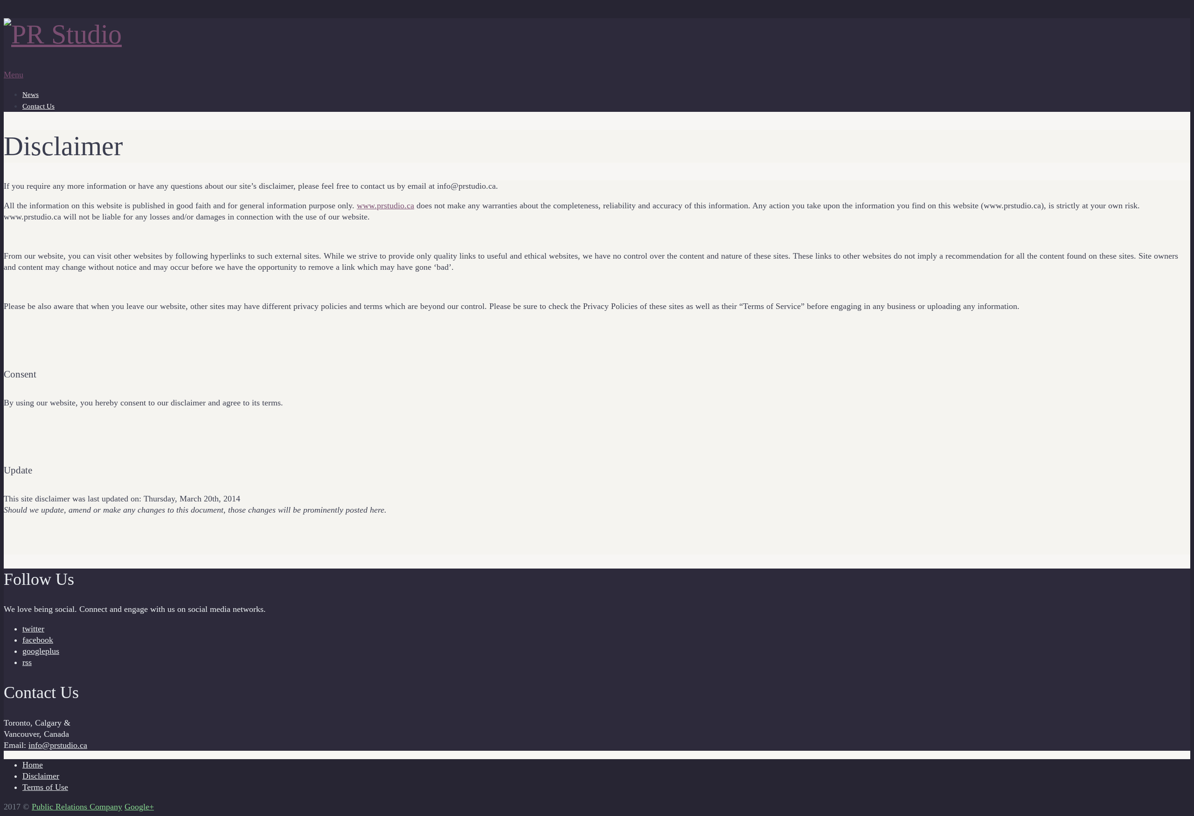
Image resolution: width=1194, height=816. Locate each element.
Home (32, 764)
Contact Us (38, 106)
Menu (13, 74)
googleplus (40, 651)
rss (27, 662)
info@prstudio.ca (57, 745)
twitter (33, 628)
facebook (37, 640)
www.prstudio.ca (385, 205)
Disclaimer (40, 776)
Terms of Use (45, 787)
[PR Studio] (63, 34)
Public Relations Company (77, 806)
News (30, 94)
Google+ (139, 806)
